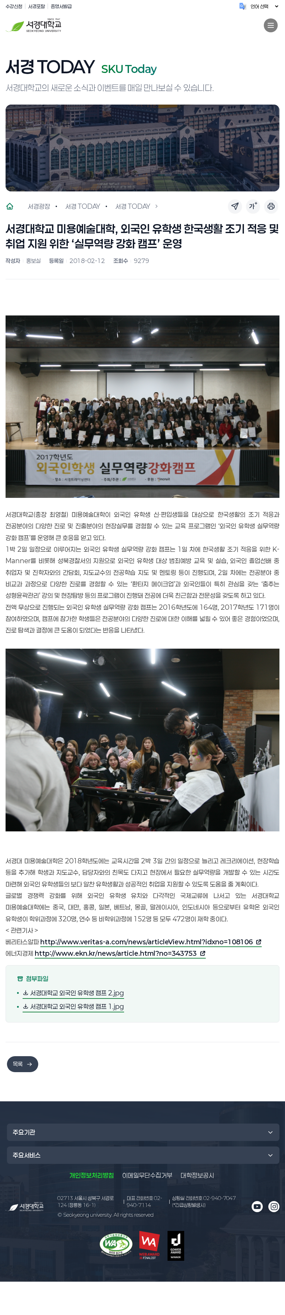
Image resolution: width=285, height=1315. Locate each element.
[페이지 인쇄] (271, 206)
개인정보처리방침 (92, 1175)
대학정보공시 (197, 1175)
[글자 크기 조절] (253, 206)
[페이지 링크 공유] (235, 206)
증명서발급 (61, 6)
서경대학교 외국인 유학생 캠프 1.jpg (76, 1006)
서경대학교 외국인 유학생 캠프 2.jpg (76, 993)
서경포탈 (36, 6)
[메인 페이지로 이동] (24, 1206)
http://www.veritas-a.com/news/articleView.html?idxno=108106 (146, 942)
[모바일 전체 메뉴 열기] (271, 25)
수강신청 (14, 6)
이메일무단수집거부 (147, 1175)
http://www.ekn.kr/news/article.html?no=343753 (116, 954)
